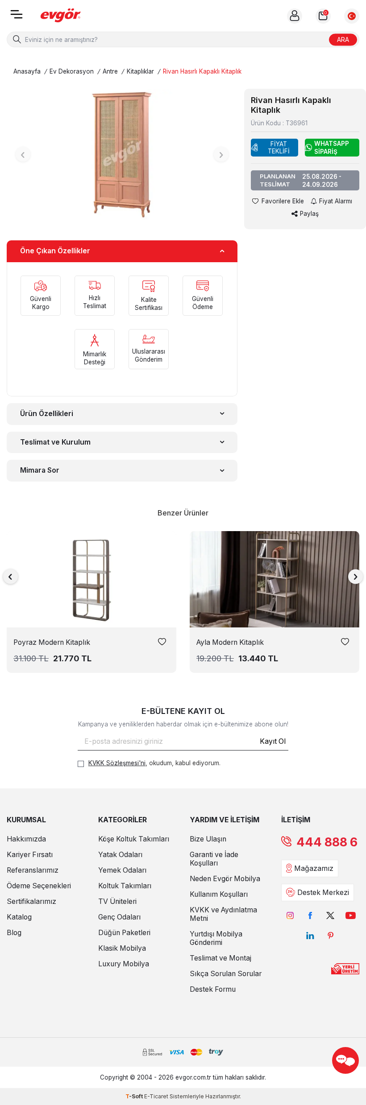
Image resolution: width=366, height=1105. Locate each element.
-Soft (134, 1096)
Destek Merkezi (323, 892)
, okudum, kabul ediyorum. (154, 763)
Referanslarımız (32, 870)
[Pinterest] (330, 936)
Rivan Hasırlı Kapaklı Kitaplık (202, 71)
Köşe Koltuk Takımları (133, 839)
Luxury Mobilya (123, 964)
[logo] (61, 16)
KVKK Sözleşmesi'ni (117, 763)
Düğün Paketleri (124, 932)
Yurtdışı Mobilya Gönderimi (216, 938)
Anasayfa (27, 71)
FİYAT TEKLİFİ (279, 147)
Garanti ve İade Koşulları (214, 858)
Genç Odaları (119, 917)
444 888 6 (327, 842)
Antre (110, 71)
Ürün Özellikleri (46, 413)
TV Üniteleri (117, 901)
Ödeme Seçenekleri (39, 886)
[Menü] (16, 17)
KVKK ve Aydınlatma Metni (223, 914)
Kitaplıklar (140, 71)
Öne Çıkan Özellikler (55, 251)
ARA (343, 39)
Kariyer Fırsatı (30, 854)
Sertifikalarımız (31, 901)
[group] (122, 154)
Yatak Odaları (120, 854)
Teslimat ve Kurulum (55, 442)
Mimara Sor (39, 470)
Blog (14, 932)
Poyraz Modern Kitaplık (51, 642)
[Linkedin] (310, 936)
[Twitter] (330, 916)
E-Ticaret (156, 1096)
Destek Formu (213, 989)
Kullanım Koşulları (219, 894)
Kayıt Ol (273, 741)
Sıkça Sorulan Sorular (226, 973)
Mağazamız (313, 868)
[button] (23, 154)
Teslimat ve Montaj (220, 958)
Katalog (19, 917)
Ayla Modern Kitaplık (230, 642)
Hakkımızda (26, 839)
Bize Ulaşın (208, 839)
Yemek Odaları (122, 870)
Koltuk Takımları (124, 886)
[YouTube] (350, 916)
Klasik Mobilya (122, 948)
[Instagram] (290, 916)
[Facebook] (310, 916)
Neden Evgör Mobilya (225, 878)
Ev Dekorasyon (72, 71)
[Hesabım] (294, 16)
